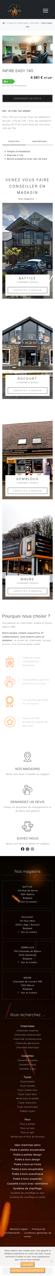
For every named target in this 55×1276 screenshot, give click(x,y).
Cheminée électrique (27, 1047)
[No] (51, 1261)
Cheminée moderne (27, 1030)
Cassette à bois (27, 1064)
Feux (28, 1119)
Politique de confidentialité (27, 1270)
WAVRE (27, 977)
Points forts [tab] (13, 141)
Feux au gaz (27, 1132)
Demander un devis (27, 98)
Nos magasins (26, 198)
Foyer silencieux (27, 1102)
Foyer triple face (27, 1094)
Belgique (27, 898)
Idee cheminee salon (28, 1144)
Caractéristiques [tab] (39, 141)
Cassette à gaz (27, 1068)
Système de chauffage (27, 1188)
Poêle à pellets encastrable (27, 1149)
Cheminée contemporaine (27, 1039)
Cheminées (27, 1026)
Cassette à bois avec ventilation (27, 1183)
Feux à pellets (27, 1124)
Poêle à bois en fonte (27, 1164)
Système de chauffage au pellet (27, 1197)
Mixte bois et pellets (27, 1098)
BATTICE (27, 886)
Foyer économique (27, 1107)
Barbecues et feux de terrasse (27, 1136)
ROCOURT (27, 917)
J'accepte (27, 1264)
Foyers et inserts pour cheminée (23, 23)
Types (27, 1077)
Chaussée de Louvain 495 (27, 981)
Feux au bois (27, 1128)
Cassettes (27, 1055)
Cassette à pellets (28, 1060)
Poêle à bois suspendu (27, 1178)
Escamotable (27, 1081)
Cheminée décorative (27, 1043)
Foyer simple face (27, 1090)
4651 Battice (28, 894)
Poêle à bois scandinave (27, 1173)
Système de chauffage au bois (27, 1193)
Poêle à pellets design (27, 1154)
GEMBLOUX (27, 947)
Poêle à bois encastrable (27, 1169)
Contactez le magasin (27, 290)
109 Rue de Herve (28, 890)
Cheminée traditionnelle (27, 1034)
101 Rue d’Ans (27, 921)
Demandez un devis (27, 802)
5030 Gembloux (27, 955)
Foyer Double (27, 1085)
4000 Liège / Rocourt (27, 924)
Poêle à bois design (27, 1159)
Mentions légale (19, 1229)
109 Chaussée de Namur (27, 951)
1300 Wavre (27, 985)
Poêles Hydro (27, 1111)
